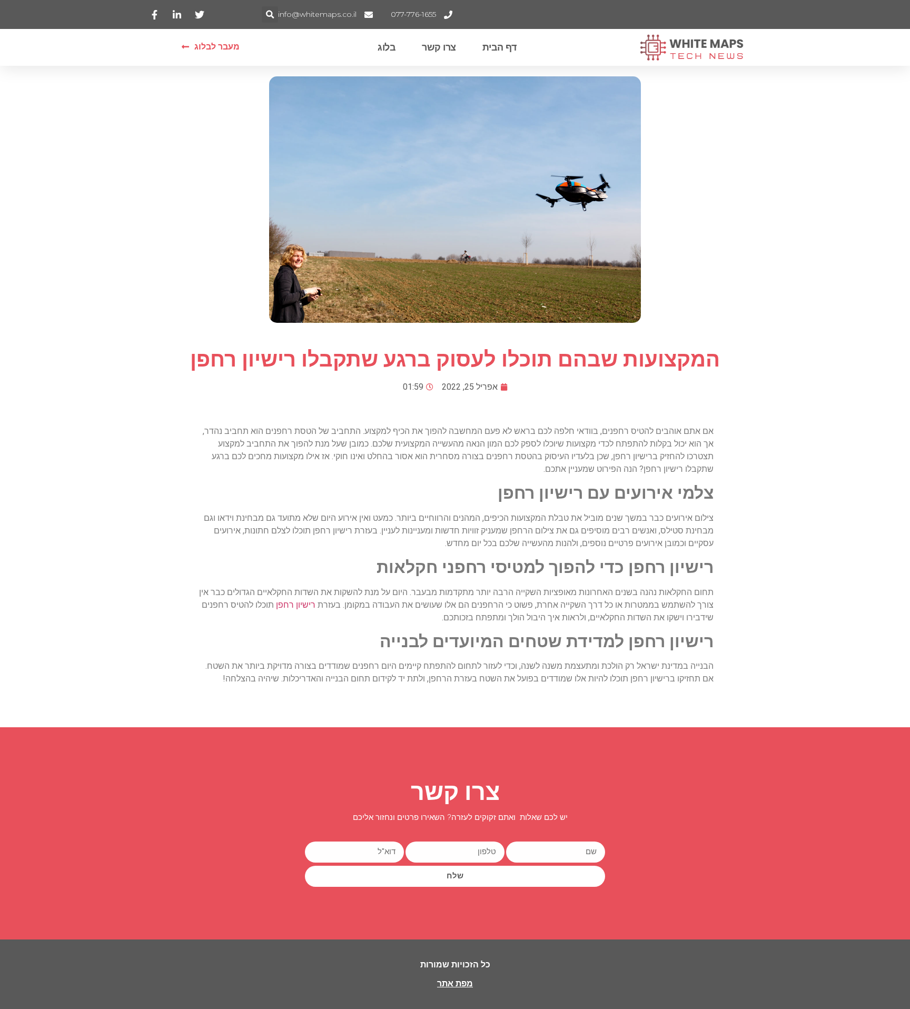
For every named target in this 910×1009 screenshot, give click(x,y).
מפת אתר (455, 983)
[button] (270, 14)
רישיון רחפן (295, 605)
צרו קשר (439, 47)
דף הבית (499, 47)
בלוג (386, 47)
